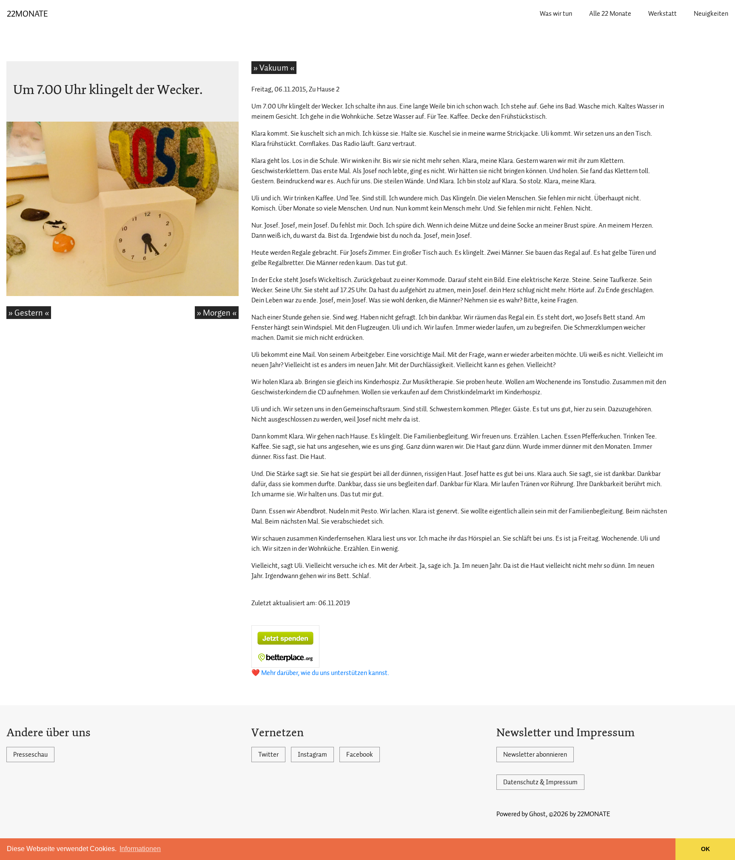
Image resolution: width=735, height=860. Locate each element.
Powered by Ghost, (521, 814)
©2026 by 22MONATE (579, 814)
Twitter (268, 754)
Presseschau (30, 754)
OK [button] (705, 849)
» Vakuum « (274, 67)
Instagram (312, 754)
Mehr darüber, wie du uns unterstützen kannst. (325, 673)
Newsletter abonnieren (535, 754)
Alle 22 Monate (610, 14)
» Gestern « (28, 312)
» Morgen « (217, 312)
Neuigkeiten (711, 14)
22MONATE (27, 13)
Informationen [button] (140, 848)
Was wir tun (556, 14)
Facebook (359, 754)
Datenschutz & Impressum (540, 782)
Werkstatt (662, 14)
